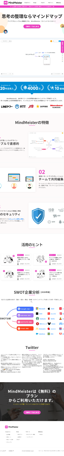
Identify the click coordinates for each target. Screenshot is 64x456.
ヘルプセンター (30, 437)
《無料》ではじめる (32, 26)
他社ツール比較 (9, 439)
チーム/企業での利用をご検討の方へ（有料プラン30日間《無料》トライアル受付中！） (31, 6)
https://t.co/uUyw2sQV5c (30, 364)
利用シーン (8, 437)
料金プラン (20, 434)
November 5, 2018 (15, 372)
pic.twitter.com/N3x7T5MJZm (51, 368)
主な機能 (8, 434)
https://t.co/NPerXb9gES (49, 367)
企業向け (19, 437)
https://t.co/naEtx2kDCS (13, 364)
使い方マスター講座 (31, 434)
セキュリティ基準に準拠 (16, 219)
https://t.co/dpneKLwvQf (49, 361)
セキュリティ (9, 442)
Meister (41, 434)
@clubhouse (51, 359)
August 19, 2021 (26, 367)
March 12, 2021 (55, 372)
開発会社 (58, 2)
